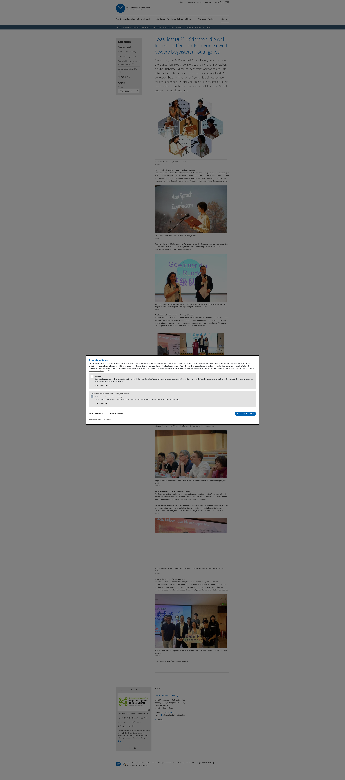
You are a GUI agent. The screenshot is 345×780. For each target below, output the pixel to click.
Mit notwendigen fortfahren (114, 414)
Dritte (121, 366)
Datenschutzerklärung (96, 371)
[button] (174, 385)
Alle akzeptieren (245, 413)
